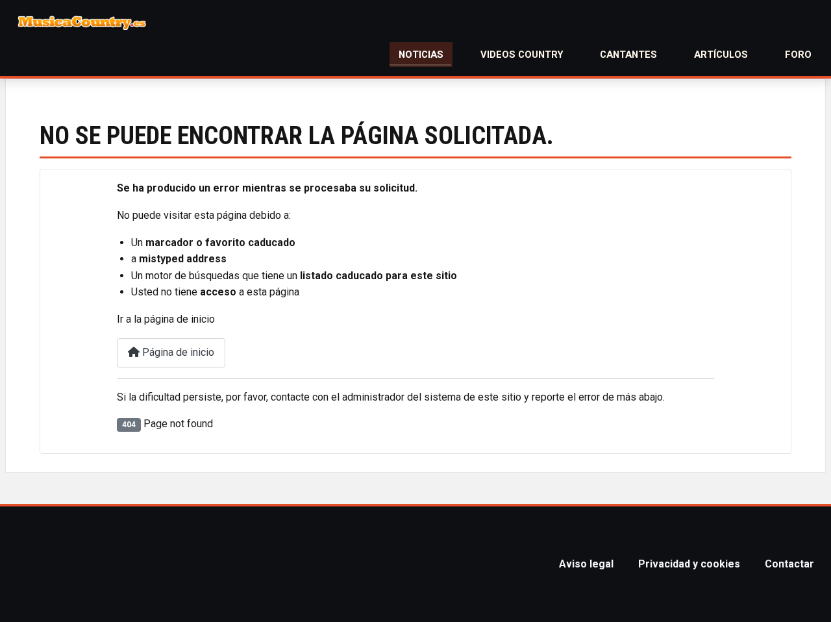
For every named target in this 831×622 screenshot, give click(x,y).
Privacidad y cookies (689, 564)
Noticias (421, 54)
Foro (798, 54)
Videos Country (522, 54)
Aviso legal (586, 564)
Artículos (721, 54)
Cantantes (628, 54)
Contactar (789, 564)
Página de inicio (177, 352)
